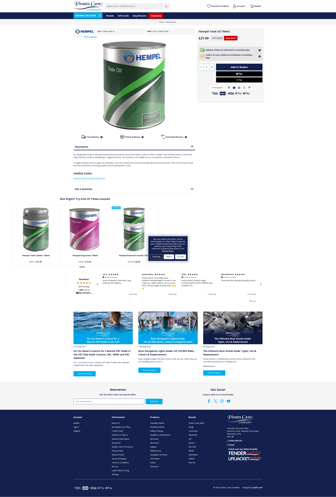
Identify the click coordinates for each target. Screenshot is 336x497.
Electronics (154, 443)
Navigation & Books (158, 454)
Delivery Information (120, 439)
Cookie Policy (117, 431)
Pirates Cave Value (196, 423)
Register (77, 431)
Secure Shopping (119, 458)
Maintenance (155, 450)
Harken (192, 458)
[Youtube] (228, 401)
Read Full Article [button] (84, 373)
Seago (191, 427)
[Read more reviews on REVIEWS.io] (84, 293)
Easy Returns (139, 15)
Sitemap (115, 474)
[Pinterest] (249, 87)
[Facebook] (229, 87)
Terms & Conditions (120, 462)
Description (81, 146)
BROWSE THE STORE (86, 15)
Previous (7, 234)
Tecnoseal (193, 431)
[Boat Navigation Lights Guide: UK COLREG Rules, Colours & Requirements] (168, 328)
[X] (244, 87)
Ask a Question (83, 189)
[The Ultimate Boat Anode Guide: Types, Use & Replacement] (232, 328)
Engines (153, 447)
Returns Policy (118, 454)
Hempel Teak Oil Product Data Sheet (89, 178)
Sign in (76, 427)
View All (192, 462)
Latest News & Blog (120, 470)
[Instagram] (222, 401)
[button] (97, 284)
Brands (110, 15)
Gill (190, 439)
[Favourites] (36, 245)
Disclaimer (116, 443)
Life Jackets (155, 458)
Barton (192, 443)
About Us (116, 423)
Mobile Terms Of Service (122, 447)
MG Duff (192, 447)
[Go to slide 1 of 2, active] (82, 267)
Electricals (154, 439)
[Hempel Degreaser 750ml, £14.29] (85, 229)
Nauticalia (193, 435)
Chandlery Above (157, 423)
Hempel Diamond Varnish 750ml (134, 255)
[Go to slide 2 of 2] (87, 267)
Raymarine (193, 454)
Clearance (156, 15)
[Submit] (166, 6)
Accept (180, 256)
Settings (156, 256)
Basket (76, 423)
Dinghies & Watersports (160, 435)
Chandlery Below (157, 427)
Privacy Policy (117, 450)
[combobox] (133, 6)
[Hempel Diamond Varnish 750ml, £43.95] (134, 229)
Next (162, 234)
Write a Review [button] (90, 37)
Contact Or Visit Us (120, 435)
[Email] (234, 87)
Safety (153, 462)
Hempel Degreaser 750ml (85, 255)
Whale (191, 450)
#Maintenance (209, 366)
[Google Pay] (239, 80)
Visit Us (115, 466)
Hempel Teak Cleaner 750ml (35, 255)
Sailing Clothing (156, 431)
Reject (169, 256)
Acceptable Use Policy (121, 427)
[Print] (239, 87)
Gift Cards (123, 15)
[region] (179, 284)
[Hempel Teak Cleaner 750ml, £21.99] (36, 229)
